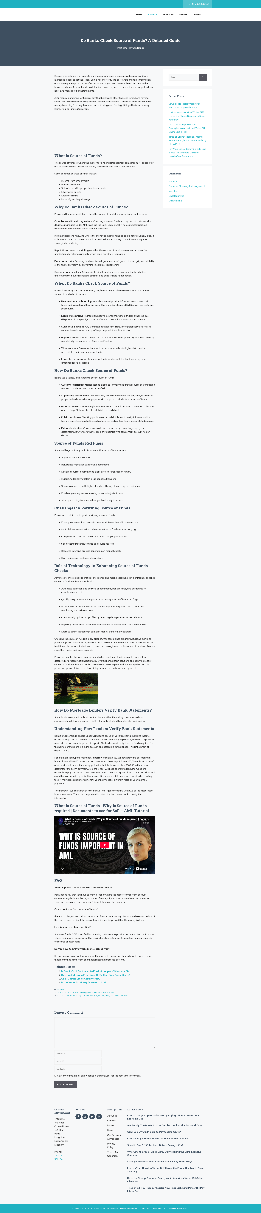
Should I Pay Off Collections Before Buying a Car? (155, 1145)
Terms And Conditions (113, 1154)
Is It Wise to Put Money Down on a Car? (83, 982)
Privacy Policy (111, 1145)
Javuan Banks (136, 47)
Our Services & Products (114, 1137)
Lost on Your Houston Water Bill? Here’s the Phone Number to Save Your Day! (187, 116)
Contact (198, 14)
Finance (152, 14)
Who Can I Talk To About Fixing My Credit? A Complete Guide (86, 992)
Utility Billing (175, 200)
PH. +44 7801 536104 (197, 3)
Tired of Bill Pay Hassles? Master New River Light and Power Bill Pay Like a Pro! (187, 140)
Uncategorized (176, 195)
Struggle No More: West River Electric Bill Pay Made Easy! (159, 1161)
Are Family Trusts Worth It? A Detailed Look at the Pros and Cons (164, 1125)
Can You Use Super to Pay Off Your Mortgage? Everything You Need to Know (93, 995)
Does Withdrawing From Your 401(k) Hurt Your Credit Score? (95, 975)
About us (112, 1115)
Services (168, 14)
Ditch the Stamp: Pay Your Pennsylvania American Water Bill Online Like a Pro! (187, 128)
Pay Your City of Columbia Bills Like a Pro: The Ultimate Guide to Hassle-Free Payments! (187, 152)
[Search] (203, 77)
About (183, 14)
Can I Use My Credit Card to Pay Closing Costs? (154, 1131)
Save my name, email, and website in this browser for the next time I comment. (99, 1075)
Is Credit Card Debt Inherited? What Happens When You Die (95, 971)
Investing (173, 191)
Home (139, 14)
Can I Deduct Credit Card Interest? (80, 978)
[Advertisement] (104, 133)
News (110, 1130)
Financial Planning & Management (187, 186)
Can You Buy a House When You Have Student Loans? (157, 1138)
